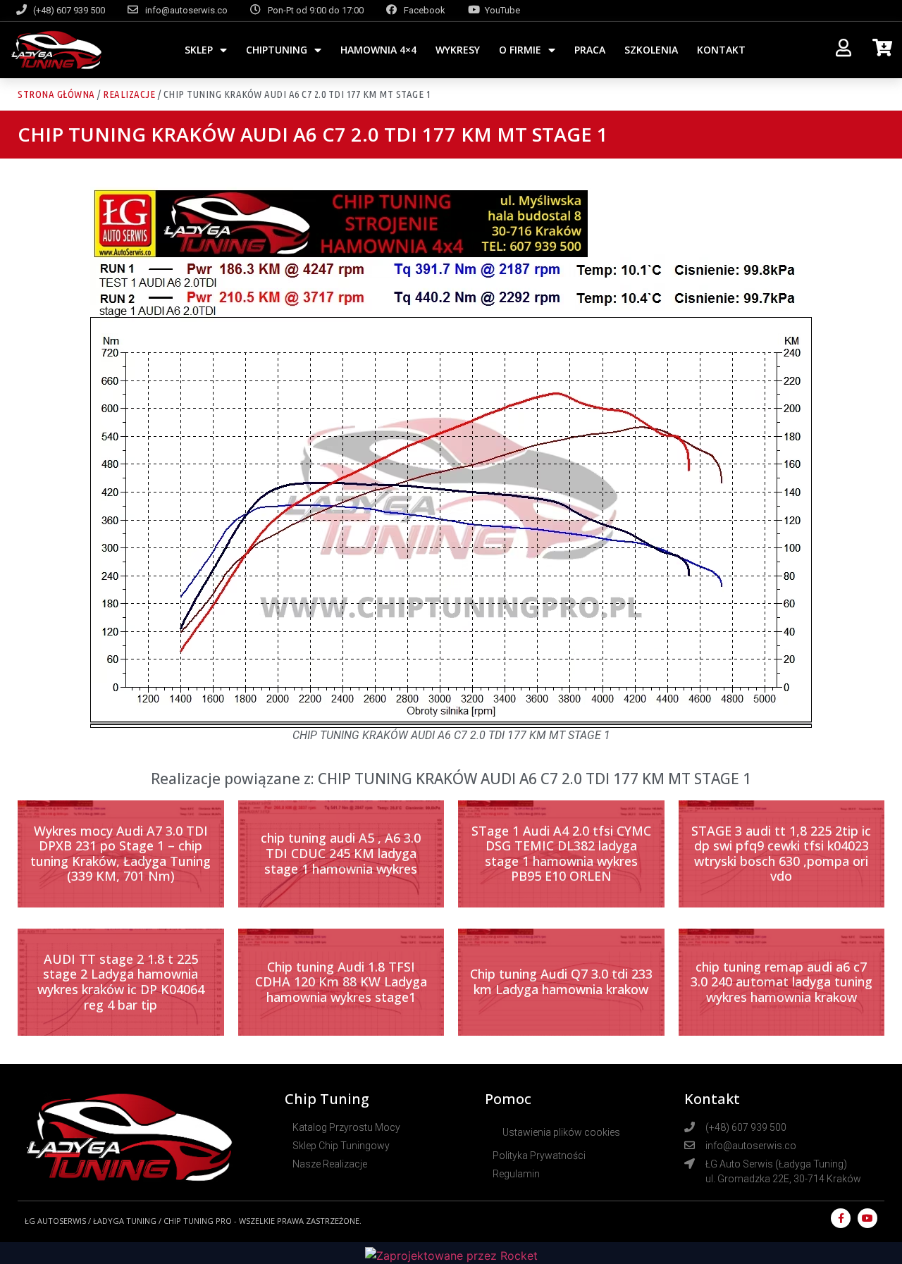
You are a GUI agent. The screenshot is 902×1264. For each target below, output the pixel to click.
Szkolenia (651, 49)
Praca (589, 49)
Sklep (199, 49)
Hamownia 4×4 (378, 49)
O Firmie (520, 49)
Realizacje (129, 94)
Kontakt (721, 49)
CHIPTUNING (276, 49)
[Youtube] (867, 1218)
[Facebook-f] (841, 1218)
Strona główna (56, 94)
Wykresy (457, 49)
